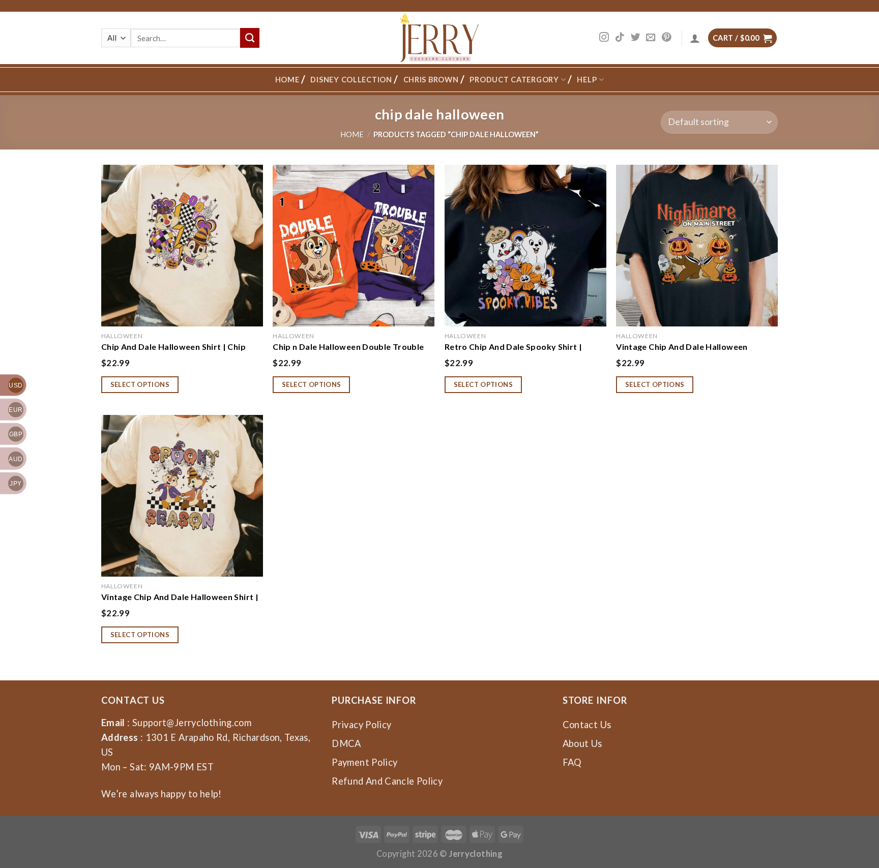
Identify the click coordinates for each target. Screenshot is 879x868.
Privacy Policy (361, 724)
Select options (140, 384)
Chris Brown (431, 79)
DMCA (346, 743)
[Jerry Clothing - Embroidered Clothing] (439, 38)
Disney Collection (351, 79)
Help (587, 79)
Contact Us (587, 724)
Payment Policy (364, 762)
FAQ (572, 762)
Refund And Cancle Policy (387, 781)
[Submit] (249, 37)
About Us (582, 743)
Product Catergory (514, 79)
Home (287, 79)
